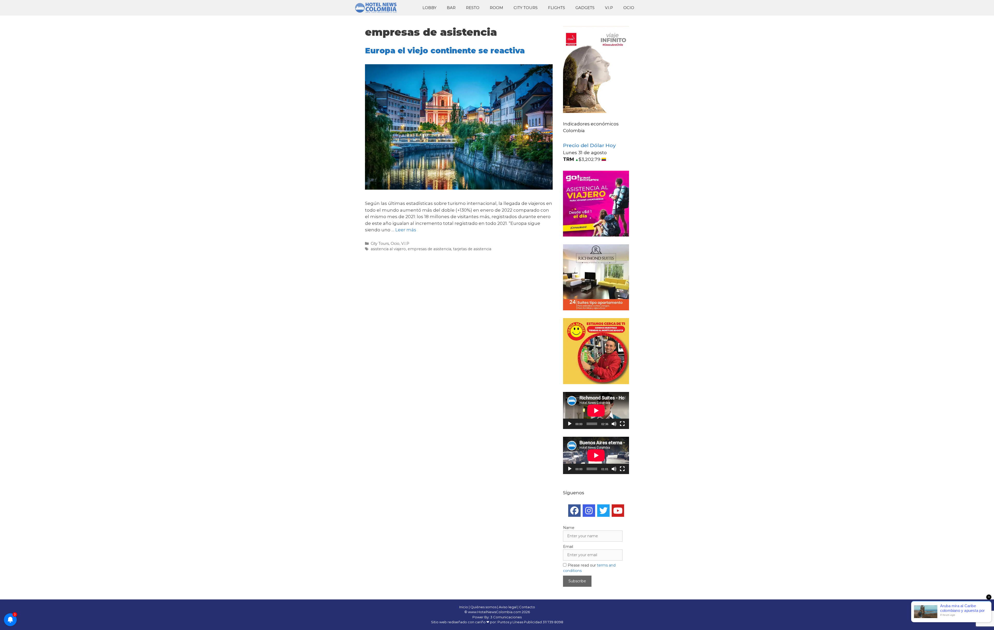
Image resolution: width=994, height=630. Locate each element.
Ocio (628, 7)
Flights (556, 7)
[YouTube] (618, 510)
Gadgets (585, 7)
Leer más (405, 229)
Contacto (527, 607)
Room (496, 7)
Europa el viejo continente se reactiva (445, 50)
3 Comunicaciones (506, 617)
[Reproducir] (569, 423)
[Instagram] (589, 510)
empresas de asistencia (429, 249)
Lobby (429, 7)
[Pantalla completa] (622, 423)
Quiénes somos (483, 607)
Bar (451, 7)
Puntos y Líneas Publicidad (520, 622)
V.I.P (609, 7)
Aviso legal (508, 607)
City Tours (526, 7)
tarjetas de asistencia (472, 249)
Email (568, 546)
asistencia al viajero (388, 249)
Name (568, 527)
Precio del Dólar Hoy (589, 145)
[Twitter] (603, 510)
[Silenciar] (614, 423)
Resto (472, 7)
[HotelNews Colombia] (378, 8)
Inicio (463, 607)
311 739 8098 (553, 622)
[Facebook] (574, 510)
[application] (596, 410)
